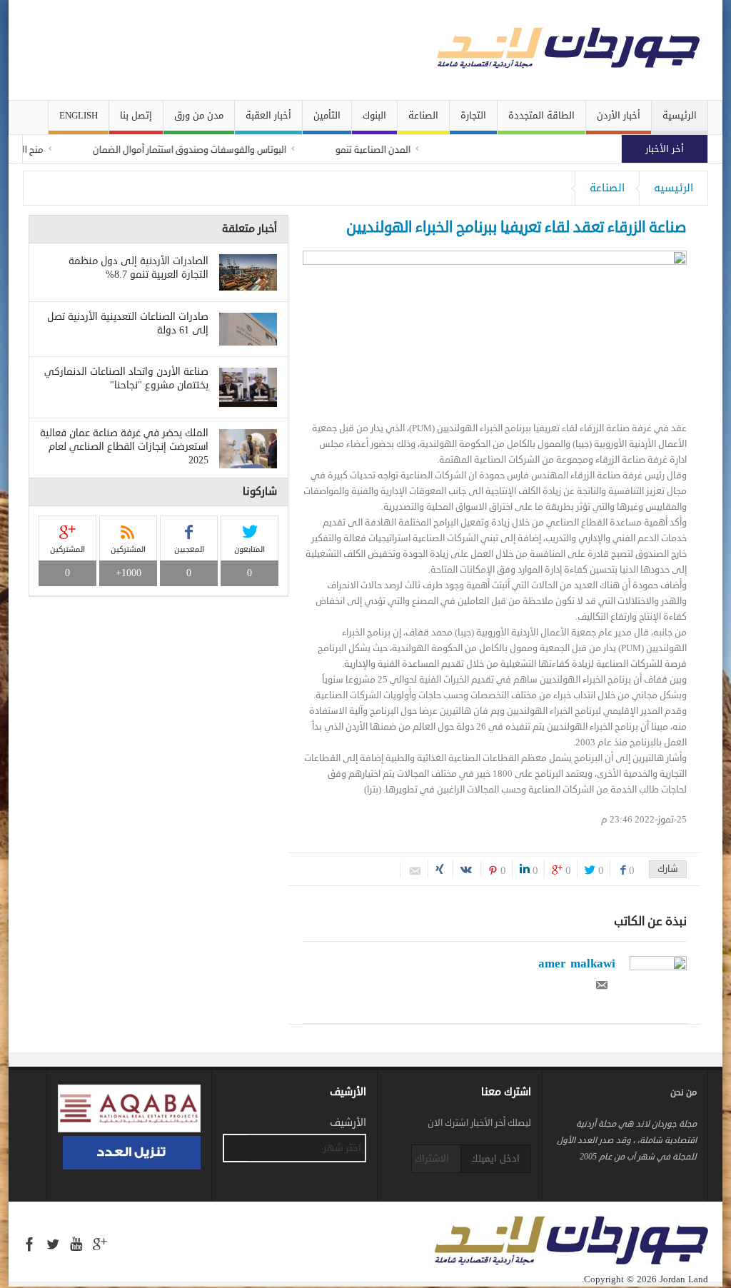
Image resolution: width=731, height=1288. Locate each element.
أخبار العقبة (268, 115)
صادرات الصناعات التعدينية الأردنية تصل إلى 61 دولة (127, 323)
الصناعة (423, 115)
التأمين (327, 115)
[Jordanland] (529, 50)
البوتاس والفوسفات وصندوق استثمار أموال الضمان (207, 150)
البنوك (374, 115)
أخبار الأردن (618, 115)
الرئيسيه (673, 188)
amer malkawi (576, 963)
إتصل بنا (136, 115)
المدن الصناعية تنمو (390, 150)
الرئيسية (679, 115)
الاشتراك (432, 1158)
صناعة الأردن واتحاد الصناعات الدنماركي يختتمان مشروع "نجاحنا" (126, 378)
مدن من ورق (198, 115)
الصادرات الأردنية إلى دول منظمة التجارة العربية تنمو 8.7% (138, 267)
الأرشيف (348, 1123)
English (78, 115)
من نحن (683, 1093)
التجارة (473, 115)
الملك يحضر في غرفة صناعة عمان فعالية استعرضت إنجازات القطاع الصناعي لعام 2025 (124, 446)
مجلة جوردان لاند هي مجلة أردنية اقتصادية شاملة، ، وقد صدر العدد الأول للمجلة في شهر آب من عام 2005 (627, 1140)
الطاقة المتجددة (541, 115)
